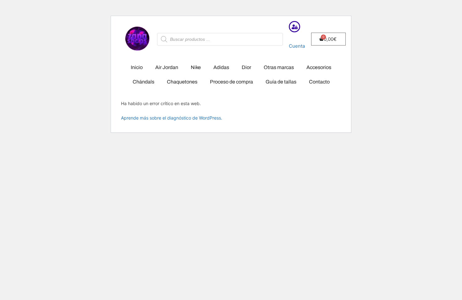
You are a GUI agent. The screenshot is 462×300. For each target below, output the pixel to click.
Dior (246, 67)
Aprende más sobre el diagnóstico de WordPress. (171, 118)
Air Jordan (166, 67)
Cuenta (297, 46)
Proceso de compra (231, 81)
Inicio (137, 67)
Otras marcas (279, 67)
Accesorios (318, 67)
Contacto (319, 81)
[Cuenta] (294, 26)
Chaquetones (182, 81)
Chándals (143, 81)
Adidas (221, 67)
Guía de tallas (281, 81)
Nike (196, 67)
